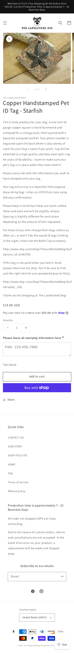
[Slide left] (28, 89)
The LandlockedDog (31, 645)
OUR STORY (15, 446)
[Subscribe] (61, 576)
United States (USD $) (34, 617)
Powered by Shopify (48, 645)
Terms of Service (18, 482)
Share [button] (11, 399)
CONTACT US (16, 437)
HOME (11, 464)
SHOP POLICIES (17, 455)
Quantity (8, 320)
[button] (5, 23)
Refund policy (16, 491)
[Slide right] (45, 89)
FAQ (10, 473)
